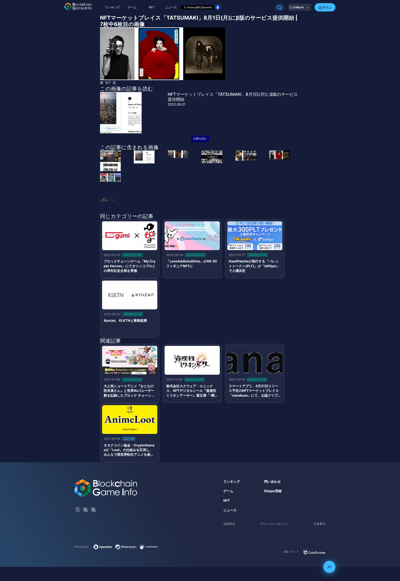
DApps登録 (273, 491)
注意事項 (319, 524)
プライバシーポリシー (274, 524)
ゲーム (132, 7)
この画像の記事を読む (126, 89)
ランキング (112, 7)
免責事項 (229, 524)
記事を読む (200, 138)
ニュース (230, 510)
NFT (151, 7)
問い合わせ (272, 481)
